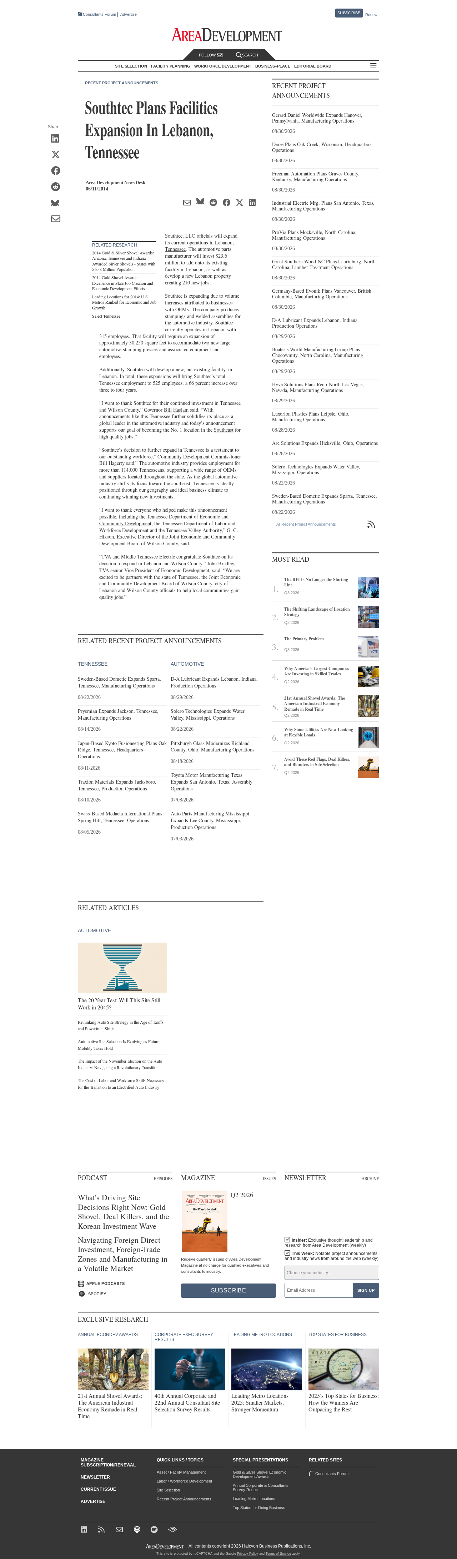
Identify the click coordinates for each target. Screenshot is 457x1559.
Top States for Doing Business (259, 1507)
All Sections (373, 66)
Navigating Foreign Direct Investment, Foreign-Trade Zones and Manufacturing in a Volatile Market (122, 1254)
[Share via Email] (58, 219)
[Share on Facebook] (58, 171)
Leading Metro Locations (254, 1498)
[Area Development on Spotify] (155, 1530)
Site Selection (168, 1490)
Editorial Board (312, 66)
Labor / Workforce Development (184, 1481)
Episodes (163, 1178)
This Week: (331, 1256)
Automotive (187, 664)
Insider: (329, 1243)
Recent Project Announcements (121, 83)
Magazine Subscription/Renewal (108, 1463)
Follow (208, 55)
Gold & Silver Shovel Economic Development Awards (259, 1474)
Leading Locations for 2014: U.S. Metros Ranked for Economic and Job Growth (124, 302)
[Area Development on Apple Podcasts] (137, 1530)
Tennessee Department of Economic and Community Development (163, 520)
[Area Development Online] (165, 1546)
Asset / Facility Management (181, 1472)
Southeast (223, 429)
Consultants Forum (99, 14)
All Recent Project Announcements (306, 524)
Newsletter (95, 1477)
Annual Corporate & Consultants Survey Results (260, 1487)
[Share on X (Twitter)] (58, 155)
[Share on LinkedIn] (58, 139)
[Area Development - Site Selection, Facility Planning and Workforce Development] (228, 35)
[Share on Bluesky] (58, 203)
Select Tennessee (106, 316)
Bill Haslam (176, 409)
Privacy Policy (247, 1553)
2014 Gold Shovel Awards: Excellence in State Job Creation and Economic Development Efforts (122, 282)
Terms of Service (278, 1553)
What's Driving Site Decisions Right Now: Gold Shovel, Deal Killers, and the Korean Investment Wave (123, 1212)
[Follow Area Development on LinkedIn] (85, 1530)
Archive (370, 1178)
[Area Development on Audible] (172, 1530)
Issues (269, 1178)
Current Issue (98, 1489)
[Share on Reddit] (58, 187)
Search (250, 55)
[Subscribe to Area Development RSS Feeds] (102, 1530)
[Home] (120, 1530)
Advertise (128, 14)
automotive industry (192, 322)
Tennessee (175, 248)
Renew (371, 15)
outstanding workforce (129, 456)
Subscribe (348, 13)
